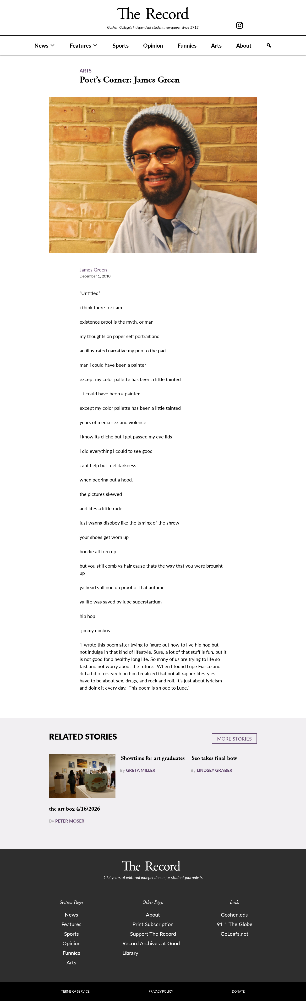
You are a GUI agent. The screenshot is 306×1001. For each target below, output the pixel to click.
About (243, 45)
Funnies (187, 45)
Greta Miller (140, 770)
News (41, 45)
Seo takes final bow (214, 758)
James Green (93, 269)
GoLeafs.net (234, 933)
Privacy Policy (161, 991)
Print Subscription (153, 924)
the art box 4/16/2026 (74, 809)
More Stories (234, 738)
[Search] (269, 45)
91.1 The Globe (234, 924)
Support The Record (153, 933)
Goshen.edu (234, 914)
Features (80, 45)
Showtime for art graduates (153, 758)
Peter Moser (69, 821)
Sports (121, 45)
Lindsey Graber (214, 770)
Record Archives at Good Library (151, 948)
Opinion (153, 45)
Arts (216, 45)
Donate (238, 991)
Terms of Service (75, 991)
